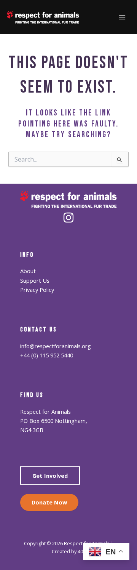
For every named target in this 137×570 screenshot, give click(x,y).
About (28, 271)
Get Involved (50, 475)
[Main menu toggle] (122, 17)
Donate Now (49, 502)
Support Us (34, 280)
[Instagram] (68, 217)
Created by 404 (69, 551)
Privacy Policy (37, 289)
